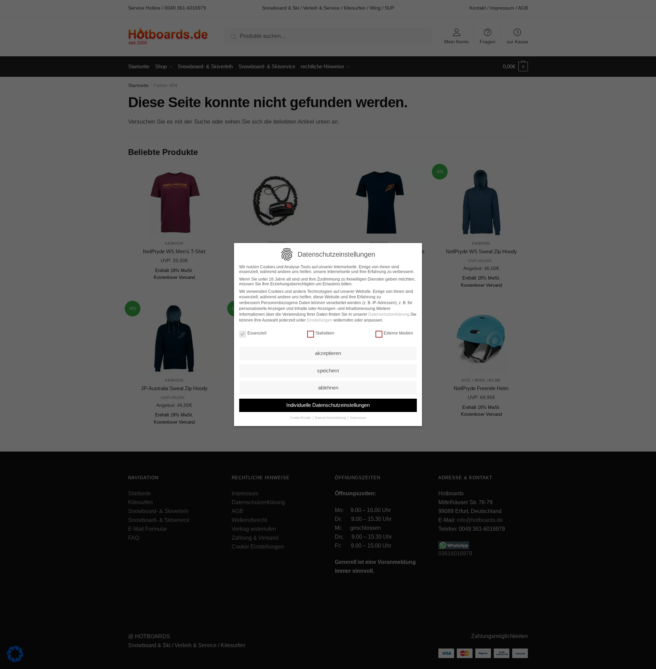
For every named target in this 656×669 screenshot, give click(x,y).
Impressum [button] (357, 417)
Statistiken (324, 333)
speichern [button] (328, 370)
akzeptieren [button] (328, 353)
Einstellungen (319, 320)
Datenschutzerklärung (388, 314)
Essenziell (256, 333)
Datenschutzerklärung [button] (330, 417)
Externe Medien (398, 333)
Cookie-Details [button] (301, 417)
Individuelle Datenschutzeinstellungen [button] (328, 405)
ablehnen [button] (328, 387)
